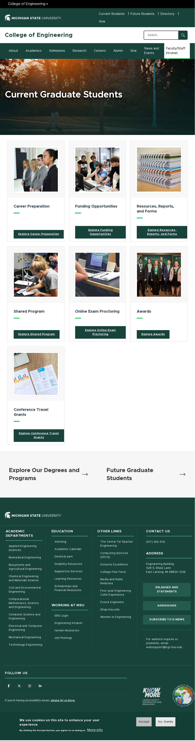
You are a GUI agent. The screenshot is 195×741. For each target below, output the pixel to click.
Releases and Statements (173, 589)
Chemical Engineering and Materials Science (24, 578)
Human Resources (71, 630)
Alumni (118, 50)
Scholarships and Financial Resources (68, 588)
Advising (60, 541)
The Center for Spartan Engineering (117, 543)
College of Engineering (26, 4)
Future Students (142, 13)
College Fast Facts (117, 572)
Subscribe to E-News (170, 619)
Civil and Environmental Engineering (25, 589)
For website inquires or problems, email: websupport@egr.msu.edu (164, 643)
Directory (167, 13)
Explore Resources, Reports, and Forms (162, 232)
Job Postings (71, 637)
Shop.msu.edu (117, 609)
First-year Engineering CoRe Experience (115, 593)
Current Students (112, 13)
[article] (35, 191)
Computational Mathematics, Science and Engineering (26, 603)
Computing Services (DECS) (117, 555)
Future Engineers (112, 602)
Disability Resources (71, 564)
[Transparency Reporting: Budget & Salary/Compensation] (176, 688)
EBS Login (71, 615)
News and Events (151, 51)
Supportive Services (71, 571)
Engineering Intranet (71, 623)
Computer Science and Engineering (25, 616)
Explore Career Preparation (38, 234)
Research (79, 50)
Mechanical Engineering (25, 637)
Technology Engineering (25, 645)
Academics (33, 50)
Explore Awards (153, 334)
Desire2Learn (71, 556)
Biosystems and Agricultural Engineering (26, 567)
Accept (143, 721)
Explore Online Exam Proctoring (100, 332)
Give (102, 21)
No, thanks (165, 721)
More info (95, 730)
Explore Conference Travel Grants (39, 435)
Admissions (57, 50)
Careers (100, 50)
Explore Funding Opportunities (100, 232)
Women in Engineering (115, 617)
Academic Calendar (71, 549)
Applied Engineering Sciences (23, 548)
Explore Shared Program (36, 334)
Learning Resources (71, 578)
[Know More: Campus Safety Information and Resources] (145, 688)
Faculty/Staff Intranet (178, 51)
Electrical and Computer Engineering (25, 628)
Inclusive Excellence (114, 564)
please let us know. (63, 700)
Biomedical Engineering (25, 557)
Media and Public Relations (111, 581)
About (13, 50)
